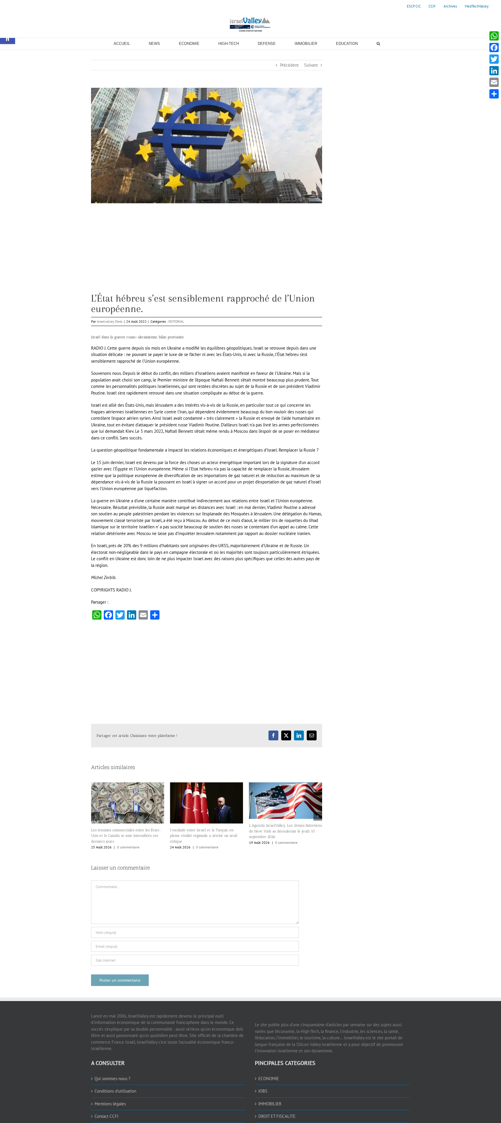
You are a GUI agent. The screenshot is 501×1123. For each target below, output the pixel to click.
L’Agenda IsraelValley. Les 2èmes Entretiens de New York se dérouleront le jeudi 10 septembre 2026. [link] (206, 831)
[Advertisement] (206, 252)
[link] (413, 6)
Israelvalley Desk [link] (109, 321)
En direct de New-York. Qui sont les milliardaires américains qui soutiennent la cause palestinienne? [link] (283, 843)
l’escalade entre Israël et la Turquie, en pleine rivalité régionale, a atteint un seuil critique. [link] (124, 835)
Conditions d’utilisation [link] (115, 1098)
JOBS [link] (262, 1098)
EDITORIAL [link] (176, 321)
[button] (95, 820)
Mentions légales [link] (110, 1111)
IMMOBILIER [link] (270, 1111)
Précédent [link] (289, 65)
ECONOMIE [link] (268, 1086)
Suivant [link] (311, 65)
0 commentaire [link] (128, 847)
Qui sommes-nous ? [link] (112, 1086)
